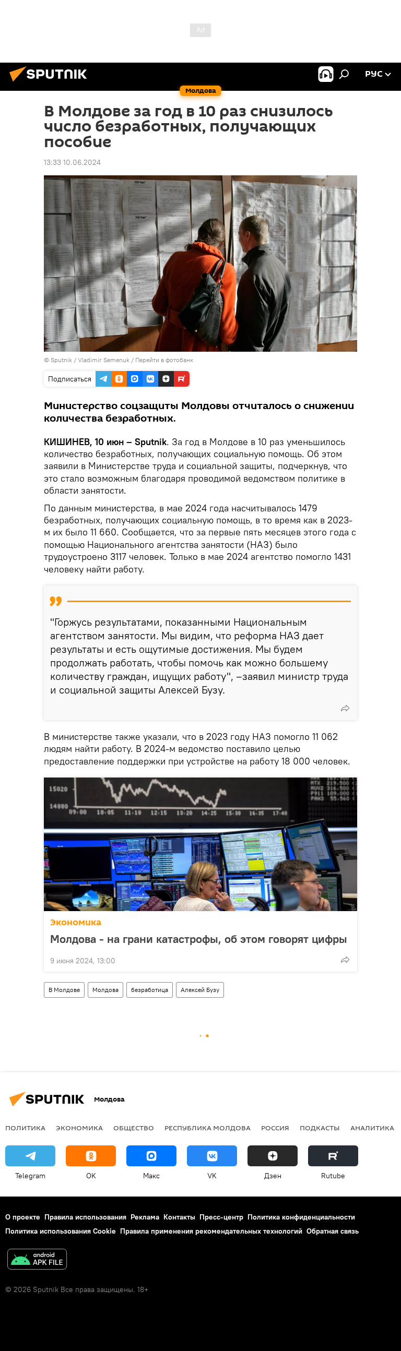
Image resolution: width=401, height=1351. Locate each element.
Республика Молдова (207, 1127)
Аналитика (372, 1127)
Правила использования (85, 1217)
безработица (149, 990)
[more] (345, 708)
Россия (275, 1127)
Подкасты (320, 1127)
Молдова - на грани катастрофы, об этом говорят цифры (198, 939)
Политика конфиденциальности (301, 1217)
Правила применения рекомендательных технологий (211, 1231)
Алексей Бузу (200, 990)
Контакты (179, 1217)
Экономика (75, 922)
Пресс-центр (221, 1217)
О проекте (22, 1217)
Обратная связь (332, 1231)
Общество (133, 1127)
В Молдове (64, 990)
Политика (25, 1127)
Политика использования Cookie (60, 1231)
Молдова (105, 990)
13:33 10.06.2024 (72, 162)
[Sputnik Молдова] (51, 83)
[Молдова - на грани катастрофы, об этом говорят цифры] (200, 844)
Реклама (145, 1217)
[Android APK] (37, 1260)
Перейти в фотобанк (164, 360)
